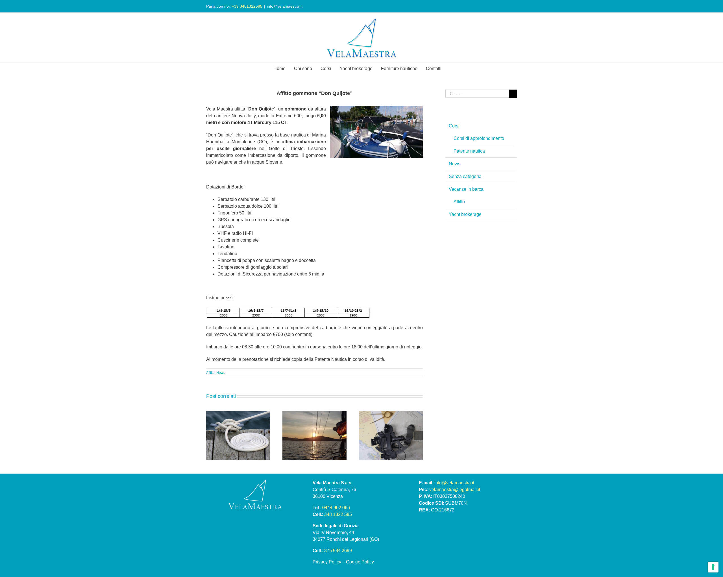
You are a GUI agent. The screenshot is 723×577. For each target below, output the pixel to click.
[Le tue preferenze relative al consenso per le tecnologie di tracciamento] (713, 567)
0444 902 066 (336, 507)
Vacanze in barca (466, 189)
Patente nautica (469, 151)
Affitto (210, 373)
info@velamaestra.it (284, 6)
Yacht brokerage (465, 214)
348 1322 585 (338, 514)
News (220, 373)
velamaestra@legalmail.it (454, 489)
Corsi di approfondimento (479, 138)
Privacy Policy (327, 561)
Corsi (454, 125)
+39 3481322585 (247, 6)
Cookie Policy (360, 561)
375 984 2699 (338, 550)
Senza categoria (465, 176)
